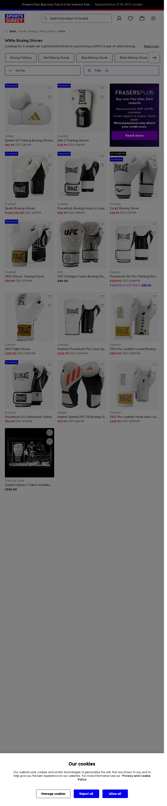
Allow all (115, 794)
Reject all (86, 794)
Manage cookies (53, 794)
